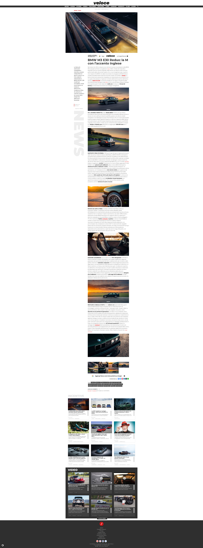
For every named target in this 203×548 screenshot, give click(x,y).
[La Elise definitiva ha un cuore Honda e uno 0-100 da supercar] (78, 450)
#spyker (70, 441)
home (75, 10)
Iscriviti (121, 6)
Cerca (137, 6)
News (67, 6)
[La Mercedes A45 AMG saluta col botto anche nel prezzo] (78, 404)
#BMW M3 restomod (117, 384)
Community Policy (101, 535)
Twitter (106, 541)
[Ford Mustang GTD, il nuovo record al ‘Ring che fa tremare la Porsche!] (124, 501)
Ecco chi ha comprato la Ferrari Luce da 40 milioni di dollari (123, 434)
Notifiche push (101, 538)
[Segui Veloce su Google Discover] (108, 56)
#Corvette (71, 492)
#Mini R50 (103, 418)
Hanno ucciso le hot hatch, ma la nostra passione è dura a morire (123, 412)
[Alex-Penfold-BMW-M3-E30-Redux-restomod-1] (93, 365)
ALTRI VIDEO (102, 518)
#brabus (116, 464)
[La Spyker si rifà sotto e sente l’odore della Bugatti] (78, 427)
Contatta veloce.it (101, 529)
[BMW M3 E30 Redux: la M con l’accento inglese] (101, 32)
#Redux (113, 385)
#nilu (93, 492)
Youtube (97, 541)
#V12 (100, 492)
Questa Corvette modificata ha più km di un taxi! (76, 485)
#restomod (119, 385)
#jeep (70, 515)
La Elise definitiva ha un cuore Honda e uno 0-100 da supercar (77, 458)
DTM (106, 82)
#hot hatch (71, 418)
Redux (124, 75)
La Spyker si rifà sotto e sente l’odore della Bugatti (77, 434)
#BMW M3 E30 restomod (95, 384)
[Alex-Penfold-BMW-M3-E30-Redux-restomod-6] (103, 370)
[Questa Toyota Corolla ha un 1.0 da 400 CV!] (101, 501)
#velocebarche (123, 464)
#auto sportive (95, 441)
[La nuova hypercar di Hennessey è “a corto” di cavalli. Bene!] (101, 450)
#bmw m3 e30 (105, 382)
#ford (116, 515)
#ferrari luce (122, 441)
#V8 (104, 464)
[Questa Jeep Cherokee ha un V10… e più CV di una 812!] (78, 501)
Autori (101, 528)
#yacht (128, 464)
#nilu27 (96, 492)
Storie (78, 6)
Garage (113, 6)
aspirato (127, 161)
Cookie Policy (101, 532)
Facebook (103, 541)
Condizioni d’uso (101, 533)
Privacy (101, 531)
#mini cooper (97, 418)
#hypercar (100, 464)
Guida (72, 6)
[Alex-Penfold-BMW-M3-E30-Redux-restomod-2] (103, 365)
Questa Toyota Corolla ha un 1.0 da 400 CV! (100, 508)
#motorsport (94, 515)
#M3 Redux (107, 385)
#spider (100, 441)
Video (85, 6)
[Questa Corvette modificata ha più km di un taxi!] (78, 478)
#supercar (81, 464)
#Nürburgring (121, 515)
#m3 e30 (100, 385)
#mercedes (77, 418)
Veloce (101, 3)
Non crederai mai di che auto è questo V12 (99, 485)
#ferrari (116, 441)
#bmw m (98, 382)
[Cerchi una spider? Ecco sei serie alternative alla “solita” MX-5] (101, 427)
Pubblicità (101, 536)
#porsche (117, 492)
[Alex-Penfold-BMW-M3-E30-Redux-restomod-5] (93, 370)
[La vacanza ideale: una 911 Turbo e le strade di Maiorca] (124, 478)
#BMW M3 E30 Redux (115, 382)
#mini (93, 418)
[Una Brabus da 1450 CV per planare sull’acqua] (124, 450)
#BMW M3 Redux (106, 384)
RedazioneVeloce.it (77, 105)
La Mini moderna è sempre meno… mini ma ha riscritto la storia (100, 412)
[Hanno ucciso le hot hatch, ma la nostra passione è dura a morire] (124, 404)
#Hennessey (94, 464)
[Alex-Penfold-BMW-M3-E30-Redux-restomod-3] (113, 365)
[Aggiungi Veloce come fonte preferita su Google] (108, 376)
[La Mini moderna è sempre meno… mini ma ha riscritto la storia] (101, 404)
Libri (107, 6)
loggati (94, 390)
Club (128, 6)
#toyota (100, 515)
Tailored (92, 6)
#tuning (75, 492)
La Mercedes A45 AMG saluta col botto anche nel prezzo (77, 411)
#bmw (92, 382)
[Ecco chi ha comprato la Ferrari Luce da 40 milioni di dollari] (124, 427)
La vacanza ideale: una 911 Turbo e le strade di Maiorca (122, 485)
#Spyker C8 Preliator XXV (78, 441)
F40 (109, 68)
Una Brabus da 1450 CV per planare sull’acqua (122, 458)
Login (133, 6)
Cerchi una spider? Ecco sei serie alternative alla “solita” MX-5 (99, 435)
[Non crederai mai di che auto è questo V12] (101, 478)
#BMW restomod (93, 385)
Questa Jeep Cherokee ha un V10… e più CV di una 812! (76, 508)
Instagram (100, 541)
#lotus (70, 464)
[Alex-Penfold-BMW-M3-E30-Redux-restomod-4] (124, 365)
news (79, 10)
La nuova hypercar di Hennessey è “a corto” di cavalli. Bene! (98, 458)
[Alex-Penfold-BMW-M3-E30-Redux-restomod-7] (113, 370)
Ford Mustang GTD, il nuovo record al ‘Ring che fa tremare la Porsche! (122, 509)
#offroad (74, 515)
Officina (101, 6)
